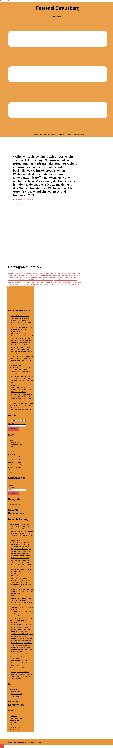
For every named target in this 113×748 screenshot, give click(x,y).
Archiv (10, 420)
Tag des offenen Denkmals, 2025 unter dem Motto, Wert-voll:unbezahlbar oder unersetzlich (21, 408)
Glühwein (10, 483)
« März (10, 472)
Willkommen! (38, 134)
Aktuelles (44, 134)
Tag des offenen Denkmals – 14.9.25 (22, 403)
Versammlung (25, 483)
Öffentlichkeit (11, 485)
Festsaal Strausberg (58, 8)
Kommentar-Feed (16, 444)
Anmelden (14, 440)
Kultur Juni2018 (17, 483)
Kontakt (13, 725)
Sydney (40, 742)
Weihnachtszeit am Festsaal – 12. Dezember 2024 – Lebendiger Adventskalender (21, 663)
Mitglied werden (60, 134)
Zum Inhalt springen (6, 1)
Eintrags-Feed (15, 442)
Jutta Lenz (17, 199)
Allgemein (31, 199)
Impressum (81, 134)
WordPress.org (15, 447)
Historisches (51, 134)
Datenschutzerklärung (71, 134)
